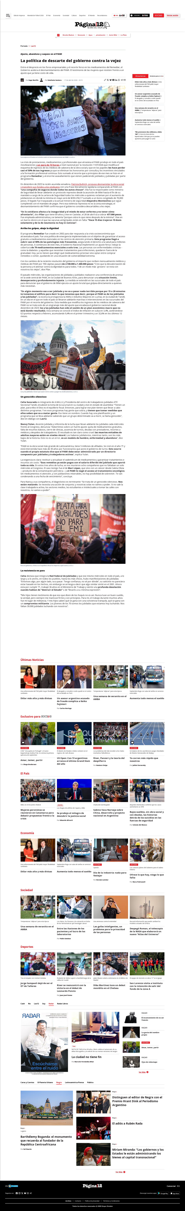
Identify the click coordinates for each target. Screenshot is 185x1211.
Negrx (59, 1082)
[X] (22, 1193)
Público (90, 1082)
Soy (43, 1003)
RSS (178, 1186)
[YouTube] (28, 1193)
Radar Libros (62, 1003)
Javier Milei (113, 35)
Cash (23, 1003)
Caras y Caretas (27, 1082)
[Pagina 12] (92, 25)
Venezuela (81, 35)
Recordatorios (102, 15)
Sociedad (66, 15)
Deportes (82, 15)
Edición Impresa (19, 15)
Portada (24, 46)
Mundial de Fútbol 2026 (35, 15)
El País (48, 15)
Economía (56, 15)
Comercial (171, 1186)
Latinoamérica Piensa (74, 1082)
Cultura (74, 15)
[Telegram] (31, 1193)
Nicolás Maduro (68, 35)
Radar (51, 1003)
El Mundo (91, 15)
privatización (100, 35)
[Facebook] (17, 1193)
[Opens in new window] (163, 1193)
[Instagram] (19, 1193)
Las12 (33, 46)
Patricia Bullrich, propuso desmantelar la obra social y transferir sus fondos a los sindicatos (72, 185)
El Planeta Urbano (45, 1082)
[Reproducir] (131, 15)
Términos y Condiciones (111, 1201)
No (29, 1003)
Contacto (78, 1201)
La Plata (124, 35)
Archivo (68, 1201)
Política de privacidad (92, 1201)
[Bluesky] (25, 1193)
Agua (90, 35)
